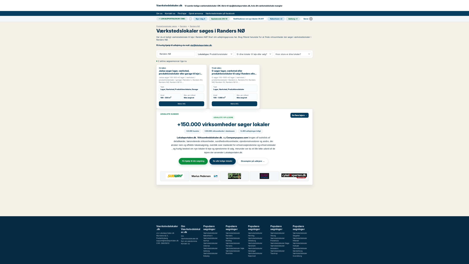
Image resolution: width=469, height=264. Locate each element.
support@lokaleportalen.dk (167, 241)
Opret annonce (196, 13)
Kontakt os (170, 13)
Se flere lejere (299, 115)
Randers (183, 26)
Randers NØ (195, 26)
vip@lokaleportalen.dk (201, 45)
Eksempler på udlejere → (253, 161)
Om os (159, 13)
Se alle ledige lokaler (222, 161)
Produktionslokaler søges (166, 26)
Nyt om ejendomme (189, 241)
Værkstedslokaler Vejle (235, 248)
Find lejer (182, 13)
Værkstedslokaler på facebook (220, 13)
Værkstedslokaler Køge (279, 243)
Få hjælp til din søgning (193, 161)
